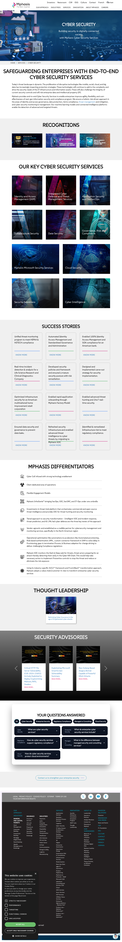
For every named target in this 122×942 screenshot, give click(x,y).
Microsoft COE (60, 879)
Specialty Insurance (29, 832)
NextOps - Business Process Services (61, 819)
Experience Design (59, 850)
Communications (44, 847)
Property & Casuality (30, 828)
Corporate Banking (17, 830)
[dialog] (20, 905)
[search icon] (108, 2)
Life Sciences (43, 838)
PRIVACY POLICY (25, 796)
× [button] (35, 874)
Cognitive (58, 823)
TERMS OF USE (60, 796)
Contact (92, 2)
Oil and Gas (43, 840)
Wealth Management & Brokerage (18, 846)
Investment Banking (17, 834)
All (17, 721)
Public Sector (43, 842)
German (110, 2)
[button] (20, 935)
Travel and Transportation (44, 832)
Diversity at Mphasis (87, 825)
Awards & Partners (87, 816)
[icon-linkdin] (90, 798)
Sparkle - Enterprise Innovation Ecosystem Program (73, 817)
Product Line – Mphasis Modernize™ (60, 909)
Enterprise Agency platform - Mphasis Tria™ (61, 903)
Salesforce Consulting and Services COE (60, 883)
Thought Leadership (73, 826)
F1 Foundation (102, 828)
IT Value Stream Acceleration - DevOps (61, 830)
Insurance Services (29, 819)
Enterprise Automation (59, 846)
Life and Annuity (29, 824)
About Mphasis (92, 7)
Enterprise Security (43, 721)
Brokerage (29, 835)
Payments (42, 818)
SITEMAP (50, 796)
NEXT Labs (73, 823)
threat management (87, 102)
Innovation (78, 7)
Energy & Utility (44, 849)
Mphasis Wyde (88, 859)
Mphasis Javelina (89, 848)
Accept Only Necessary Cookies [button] (20, 931)
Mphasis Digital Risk (88, 845)
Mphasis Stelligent (86, 856)
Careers (104, 7)
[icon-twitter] (83, 798)
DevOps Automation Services (59, 836)
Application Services (59, 814)
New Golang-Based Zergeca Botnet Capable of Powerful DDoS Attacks (87, 673)
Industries (56, 7)
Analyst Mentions (89, 820)
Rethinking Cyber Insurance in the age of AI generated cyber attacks (60, 618)
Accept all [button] (20, 924)
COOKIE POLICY (39, 796)
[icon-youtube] (98, 798)
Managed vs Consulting (83, 721)
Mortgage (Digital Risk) (17, 838)
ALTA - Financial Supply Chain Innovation (43, 823)
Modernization (60, 862)
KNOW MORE (21, 355)
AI (57, 840)
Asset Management (17, 826)
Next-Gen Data (60, 864)
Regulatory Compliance (62, 721)
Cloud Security (100, 721)
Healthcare (43, 835)
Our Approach (42, 7)
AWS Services (60, 890)
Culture (84, 2)
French (101, 2)
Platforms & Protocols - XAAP (61, 876)
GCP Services (60, 894)
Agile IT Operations (59, 867)
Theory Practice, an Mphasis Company (88, 863)
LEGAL (15, 796)
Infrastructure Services (60, 858)
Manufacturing (44, 854)
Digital (58, 842)
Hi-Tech (42, 845)
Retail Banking (18, 842)
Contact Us (87, 822)
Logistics (42, 852)
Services (67, 7)
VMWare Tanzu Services (60, 898)
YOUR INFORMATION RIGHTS (24, 799)
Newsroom (61, 2)
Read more (22, 896)
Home (12, 63)
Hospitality (43, 829)
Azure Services (60, 892)
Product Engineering (59, 872)
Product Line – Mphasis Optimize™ (60, 915)
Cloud (58, 887)
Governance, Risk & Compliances (61, 854)
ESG (76, 2)
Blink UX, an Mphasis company (87, 835)
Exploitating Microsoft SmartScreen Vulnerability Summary (61, 673)
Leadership (87, 813)
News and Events (103, 823)
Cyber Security (27, 721)
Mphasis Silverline (86, 851)
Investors (51, 2)
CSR (70, 2)
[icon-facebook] (105, 798)
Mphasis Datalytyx (86, 841)
